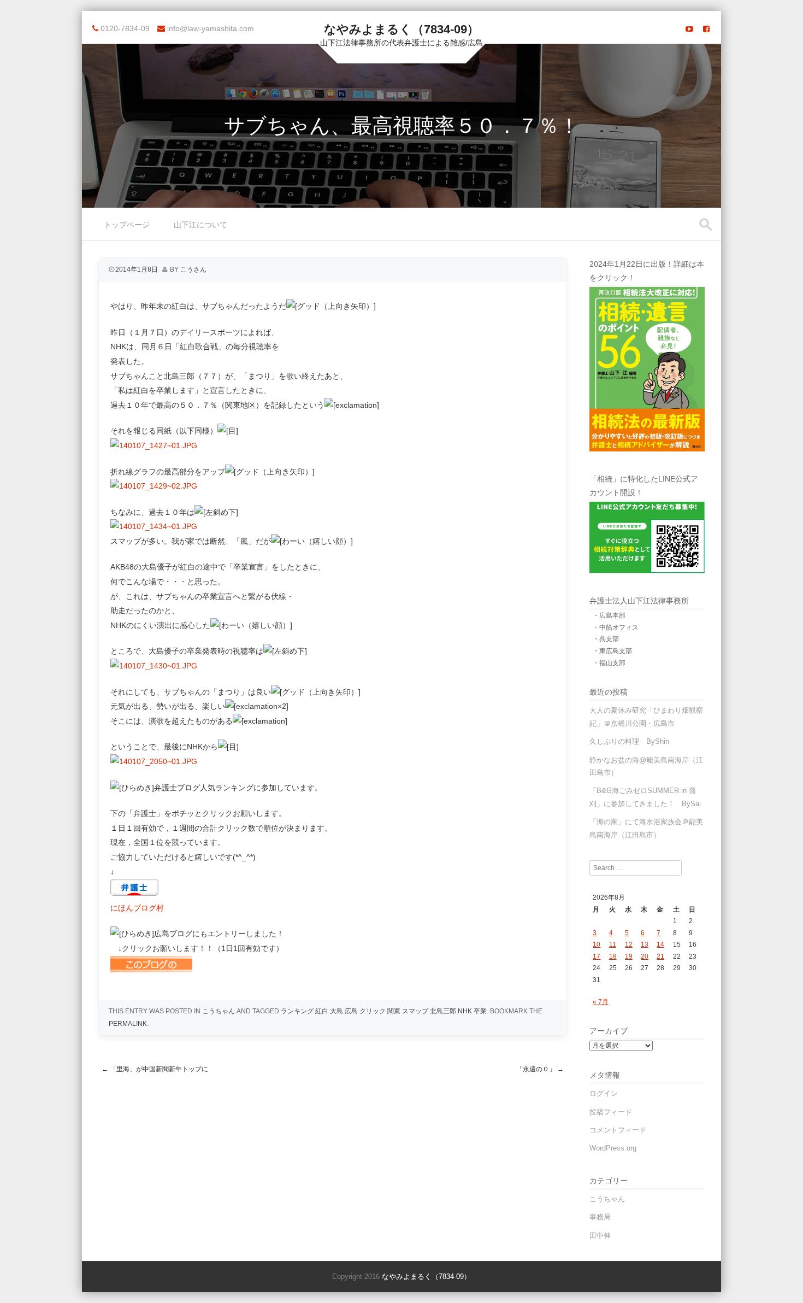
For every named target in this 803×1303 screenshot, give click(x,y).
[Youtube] (689, 29)
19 (629, 956)
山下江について (200, 224)
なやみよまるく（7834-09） (401, 29)
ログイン (603, 1093)
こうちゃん (218, 1011)
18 (613, 956)
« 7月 (601, 1002)
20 (644, 956)
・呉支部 (606, 639)
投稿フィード (610, 1112)
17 (596, 956)
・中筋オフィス (616, 627)
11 (612, 944)
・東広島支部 (612, 651)
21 (660, 956)
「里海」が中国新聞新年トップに (155, 1069)
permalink (128, 1024)
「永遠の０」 (540, 1069)
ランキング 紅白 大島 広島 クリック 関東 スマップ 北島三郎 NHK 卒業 (384, 1011)
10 (596, 944)
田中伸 (600, 1235)
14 (660, 944)
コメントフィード (617, 1130)
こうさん (193, 269)
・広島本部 (609, 615)
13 (644, 944)
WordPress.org (612, 1148)
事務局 (600, 1217)
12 (629, 944)
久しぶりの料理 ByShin (629, 741)
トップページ (127, 224)
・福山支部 (609, 663)
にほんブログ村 (137, 907)
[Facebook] (706, 29)
